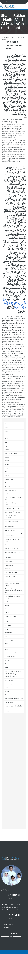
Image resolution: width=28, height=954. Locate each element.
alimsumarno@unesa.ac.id (11, 904)
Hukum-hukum (10, 695)
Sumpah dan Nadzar (11, 653)
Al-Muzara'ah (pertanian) (12, 512)
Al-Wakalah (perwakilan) (12, 508)
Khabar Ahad (9, 702)
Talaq (6, 601)
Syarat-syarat (9, 565)
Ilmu (6, 431)
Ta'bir (6, 687)
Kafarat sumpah (10, 656)
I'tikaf (6, 483)
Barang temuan (10, 530)
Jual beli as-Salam (10, 490)
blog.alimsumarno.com (10, 907)
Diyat (6, 667)
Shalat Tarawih (9, 479)
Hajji (6, 471)
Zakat (6, 468)
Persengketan (9, 526)
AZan (6, 2)
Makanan (7, 609)
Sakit (6, 629)
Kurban (7, 621)
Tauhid (7, 711)
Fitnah (7, 691)
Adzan (7, 457)
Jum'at (7, 460)
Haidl (6, 442)
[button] (24, 116)
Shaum (7, 475)
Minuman (8, 625)
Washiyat (7, 569)
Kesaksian (8, 557)
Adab (6, 636)
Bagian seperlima (10, 576)
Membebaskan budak (11, 548)
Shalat (7, 449)
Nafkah (7, 605)
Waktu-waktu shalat (11, 453)
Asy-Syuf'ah (8, 494)
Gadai (6, 545)
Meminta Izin (9, 640)
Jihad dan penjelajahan (12, 572)
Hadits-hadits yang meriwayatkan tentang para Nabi (13, 590)
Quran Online (8, 924)
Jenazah (7, 464)
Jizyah (6, 580)
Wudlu (7, 435)
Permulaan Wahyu (11, 424)
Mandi (6, 438)
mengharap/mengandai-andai (14, 698)
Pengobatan (9, 632)
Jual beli (7, 486)
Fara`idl (7, 660)
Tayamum (8, 446)
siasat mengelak (10, 684)
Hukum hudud (9, 664)
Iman (6, 427)
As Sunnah (7, 927)
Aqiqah (7, 612)
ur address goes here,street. (12, 910)
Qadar (7, 649)
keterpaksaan (9, 680)
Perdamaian (8, 561)
